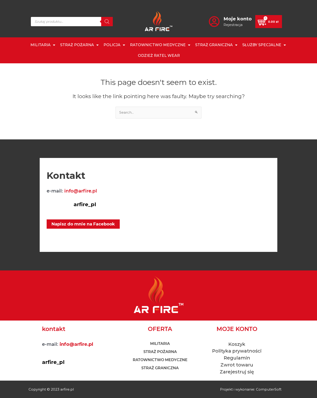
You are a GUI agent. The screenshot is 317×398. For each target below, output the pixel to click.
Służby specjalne (261, 45)
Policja (112, 45)
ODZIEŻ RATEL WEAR (159, 55)
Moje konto (237, 19)
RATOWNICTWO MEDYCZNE (158, 45)
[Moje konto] (214, 21)
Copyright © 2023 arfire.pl (51, 389)
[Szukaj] (107, 21)
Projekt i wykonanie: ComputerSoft (250, 389)
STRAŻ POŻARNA (77, 45)
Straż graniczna (214, 45)
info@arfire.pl (80, 191)
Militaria (40, 45)
